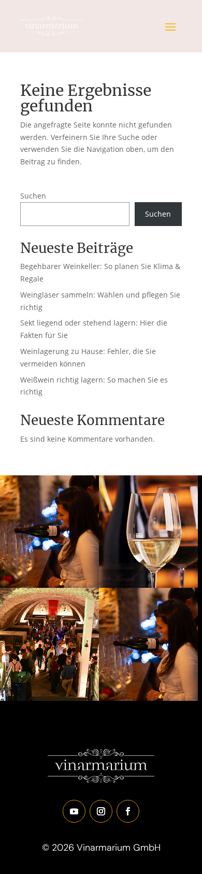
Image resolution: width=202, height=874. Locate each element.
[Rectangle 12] (49, 585)
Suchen (33, 196)
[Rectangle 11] (49, 698)
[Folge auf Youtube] (74, 811)
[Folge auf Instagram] (101, 811)
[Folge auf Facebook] (128, 811)
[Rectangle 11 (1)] (148, 585)
